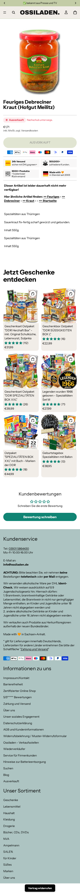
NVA (6, 839)
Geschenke (10, 800)
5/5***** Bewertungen (17, 697)
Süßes (7, 865)
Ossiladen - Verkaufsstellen (21, 742)
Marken (8, 871)
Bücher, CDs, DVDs (16, 832)
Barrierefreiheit (13, 684)
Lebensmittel (11, 806)
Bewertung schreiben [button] (40, 517)
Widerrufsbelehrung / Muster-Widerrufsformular (35, 736)
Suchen (8, 768)
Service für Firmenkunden (20, 755)
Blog (6, 775)
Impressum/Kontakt (16, 678)
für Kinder (9, 858)
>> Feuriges (51, 196)
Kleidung (9, 819)
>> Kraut (28, 201)
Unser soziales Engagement (21, 716)
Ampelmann (11, 845)
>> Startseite (48, 201)
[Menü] (4, 12)
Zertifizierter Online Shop (19, 691)
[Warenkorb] (75, 12)
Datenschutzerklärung (17, 723)
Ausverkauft (11, 781)
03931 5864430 (19, 548)
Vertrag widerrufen (40, 888)
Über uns (9, 710)
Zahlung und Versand (34, 649)
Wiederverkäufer (14, 749)
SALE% (8, 852)
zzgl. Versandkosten (27, 130)
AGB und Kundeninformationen (23, 730)
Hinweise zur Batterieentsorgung (24, 762)
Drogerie (9, 826)
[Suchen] (13, 12)
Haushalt (9, 813)
